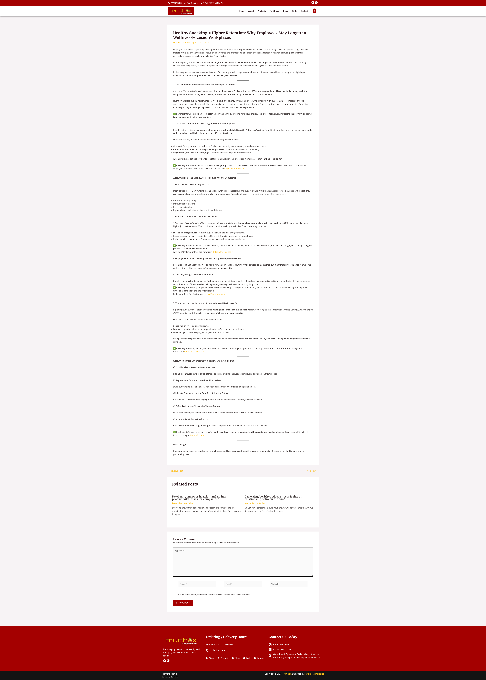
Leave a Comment (181, 42)
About (251, 11)
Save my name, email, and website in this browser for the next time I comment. (214, 594)
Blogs (285, 11)
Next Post (313, 471)
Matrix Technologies (314, 673)
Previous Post (175, 471)
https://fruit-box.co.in (234, 168)
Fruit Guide (274, 11)
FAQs (294, 11)
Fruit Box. (287, 673)
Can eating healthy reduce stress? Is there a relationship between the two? (273, 498)
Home (242, 11)
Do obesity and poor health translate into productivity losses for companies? (199, 498)
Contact (304, 11)
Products (262, 11)
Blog (191, 503)
